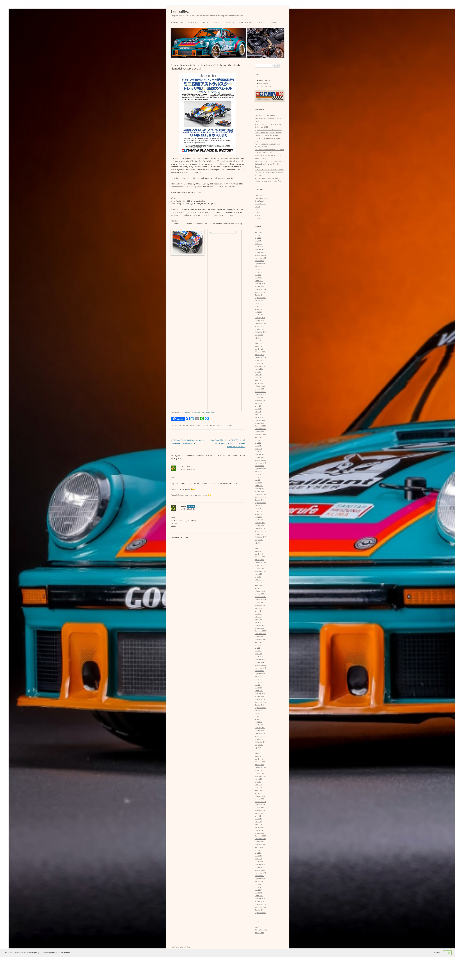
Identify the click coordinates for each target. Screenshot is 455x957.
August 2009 (259, 813)
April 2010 (258, 790)
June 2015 (258, 614)
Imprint (257, 927)
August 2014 (259, 642)
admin (231, 425)
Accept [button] (447, 953)
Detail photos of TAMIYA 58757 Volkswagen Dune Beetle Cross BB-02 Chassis (268, 118)
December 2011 (260, 733)
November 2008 (260, 839)
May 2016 (258, 582)
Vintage (216, 23)
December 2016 (260, 562)
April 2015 (258, 619)
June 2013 (258, 682)
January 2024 (259, 320)
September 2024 (260, 298)
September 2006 (260, 913)
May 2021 (258, 412)
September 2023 (260, 332)
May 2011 (258, 753)
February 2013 (260, 693)
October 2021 (259, 397)
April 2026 (258, 244)
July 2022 (258, 372)
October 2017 (259, 534)
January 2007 (259, 901)
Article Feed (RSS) (265, 86)
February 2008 (260, 864)
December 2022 (260, 357)
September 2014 (260, 639)
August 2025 (259, 266)
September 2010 (260, 776)
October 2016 (259, 568)
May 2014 (258, 651)
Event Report (193, 23)
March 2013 (259, 691)
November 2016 (260, 565)
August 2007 (259, 881)
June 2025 (258, 272)
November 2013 (260, 668)
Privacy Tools (259, 933)
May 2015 (258, 617)
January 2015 (259, 628)
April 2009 (258, 824)
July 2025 (258, 269)
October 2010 (259, 773)
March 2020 (259, 451)
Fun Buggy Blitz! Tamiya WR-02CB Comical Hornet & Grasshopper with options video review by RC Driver (228, 443)
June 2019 (258, 477)
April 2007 (258, 893)
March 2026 (259, 246)
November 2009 (260, 804)
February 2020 (260, 454)
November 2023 (260, 326)
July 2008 (258, 850)
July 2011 (258, 748)
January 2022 (259, 389)
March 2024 (259, 315)
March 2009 (259, 827)
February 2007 (260, 898)
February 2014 (260, 659)
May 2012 (258, 719)
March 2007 (259, 896)
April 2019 (258, 483)
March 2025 (259, 281)
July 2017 (258, 543)
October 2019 (259, 466)
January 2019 (259, 491)
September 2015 (260, 605)
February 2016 (260, 591)
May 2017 (258, 548)
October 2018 (259, 500)
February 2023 (260, 352)
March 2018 (259, 520)
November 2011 (260, 736)
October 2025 (259, 261)
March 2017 (259, 554)
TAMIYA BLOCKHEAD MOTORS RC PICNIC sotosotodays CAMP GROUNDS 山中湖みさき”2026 (269, 172)
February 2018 (260, 523)
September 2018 (260, 503)
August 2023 (259, 335)
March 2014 (259, 656)
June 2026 (258, 238)
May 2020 (258, 446)
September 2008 (260, 844)
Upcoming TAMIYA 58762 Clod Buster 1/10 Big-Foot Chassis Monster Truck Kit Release (269, 164)
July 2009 (258, 816)
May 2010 (258, 787)
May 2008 (258, 856)
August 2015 (259, 608)
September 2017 (260, 537)
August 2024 (259, 301)
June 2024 (258, 306)
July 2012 (258, 713)
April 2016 (258, 585)
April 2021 (258, 414)
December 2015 (260, 597)
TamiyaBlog (180, 11)
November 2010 (260, 770)
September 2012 (260, 708)
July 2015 (258, 611)
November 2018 (260, 497)
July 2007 (258, 884)
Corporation (229, 23)
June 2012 (258, 716)
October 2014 (259, 637)
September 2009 (260, 810)
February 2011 (260, 762)
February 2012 (260, 728)
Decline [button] (437, 953)
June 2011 (258, 750)
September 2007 (260, 879)
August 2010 (259, 779)
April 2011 (258, 756)
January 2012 (259, 730)
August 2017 (259, 540)
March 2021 (259, 417)
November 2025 (260, 258)
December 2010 (260, 767)
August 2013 (259, 676)
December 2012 (260, 699)
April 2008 (258, 859)
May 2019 (258, 480)
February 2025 (260, 283)
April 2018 (258, 517)
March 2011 (259, 759)
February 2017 (260, 557)
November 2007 (260, 873)
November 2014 (260, 634)
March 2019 (259, 486)
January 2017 (259, 560)
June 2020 (258, 443)
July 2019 (258, 474)
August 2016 (259, 574)
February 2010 (260, 796)
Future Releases (177, 23)
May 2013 (258, 685)
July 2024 (258, 303)
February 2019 (260, 488)
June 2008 (258, 853)
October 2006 (259, 910)
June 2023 (258, 340)
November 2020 (260, 429)
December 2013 (260, 665)
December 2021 (260, 392)
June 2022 (258, 375)
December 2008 (260, 836)
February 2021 (260, 420)
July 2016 (258, 577)
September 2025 (260, 264)
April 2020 (258, 449)
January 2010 (259, 799)
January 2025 (259, 286)
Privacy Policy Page (261, 930)
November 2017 (260, 531)
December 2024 (260, 289)
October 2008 (259, 842)
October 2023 (259, 329)
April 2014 (258, 654)
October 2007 (259, 876)
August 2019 (259, 471)
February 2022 (260, 386)
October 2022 (259, 363)
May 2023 (258, 343)
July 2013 (258, 679)
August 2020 (259, 437)
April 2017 (258, 551)
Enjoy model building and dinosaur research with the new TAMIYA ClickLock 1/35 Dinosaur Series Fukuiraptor (268, 133)
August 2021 (259, 403)
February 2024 (260, 318)
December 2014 (260, 631)
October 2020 (259, 432)
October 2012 (259, 705)
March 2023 (259, 349)
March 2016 (259, 588)
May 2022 (258, 377)
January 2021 (259, 423)
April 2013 (258, 688)
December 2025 (260, 255)
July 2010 (258, 782)
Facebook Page (264, 80)
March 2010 (259, 793)
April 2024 (258, 312)
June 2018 (258, 511)
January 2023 (259, 355)
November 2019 (260, 463)
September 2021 (260, 400)
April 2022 (258, 380)
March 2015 (259, 622)
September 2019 (260, 469)
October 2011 (259, 739)
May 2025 (258, 275)
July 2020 (258, 440)
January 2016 (259, 594)
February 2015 (260, 625)
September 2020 (260, 434)
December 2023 (260, 323)
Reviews (262, 23)
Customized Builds (246, 23)
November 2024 (260, 292)
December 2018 (260, 494)
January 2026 (259, 252)
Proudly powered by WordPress (181, 947)
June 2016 (258, 580)
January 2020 (259, 457)
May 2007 (258, 890)
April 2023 (258, 346)
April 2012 (258, 722)
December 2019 (260, 460)
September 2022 (260, 366)
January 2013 (259, 696)
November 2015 (260, 599)
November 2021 (260, 395)
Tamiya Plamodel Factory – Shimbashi (199, 412)
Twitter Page (263, 83)
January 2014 (259, 662)
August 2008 (259, 847)
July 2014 (258, 645)
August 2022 (259, 369)
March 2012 (259, 725)
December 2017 (260, 528)
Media (205, 23)
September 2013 (260, 674)
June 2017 (258, 545)
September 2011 (260, 742)
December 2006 (260, 904)
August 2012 (259, 711)
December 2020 (260, 426)
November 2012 (260, 702)
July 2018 (258, 508)
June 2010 (258, 785)
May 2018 (258, 514)
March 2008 (259, 861)
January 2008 (259, 867)
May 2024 (258, 309)
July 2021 (258, 406)
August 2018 (259, 506)
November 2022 (260, 360)
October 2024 (259, 295)
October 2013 (259, 671)
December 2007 (260, 870)
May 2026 (258, 241)
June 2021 (258, 409)
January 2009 (259, 833)
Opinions (273, 23)
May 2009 (258, 822)
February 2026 (260, 249)
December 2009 (260, 802)
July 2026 (258, 235)
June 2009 (258, 819)
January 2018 (259, 525)
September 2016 (260, 571)
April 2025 (258, 278)
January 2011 (259, 765)
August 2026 (259, 232)
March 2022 (259, 383)
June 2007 (258, 887)
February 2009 (260, 830)
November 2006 (260, 907)
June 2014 (258, 648)
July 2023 (258, 338)
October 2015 (259, 602)
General (257, 207)
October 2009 (259, 807)
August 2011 (259, 745)
